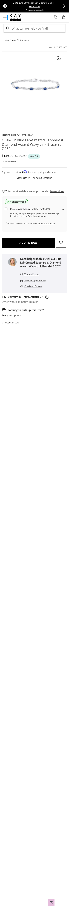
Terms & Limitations (46, 223)
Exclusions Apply (9, 161)
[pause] (5, 6)
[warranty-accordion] (63, 210)
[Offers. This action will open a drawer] (55, 17)
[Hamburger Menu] (5, 17)
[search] (8, 28)
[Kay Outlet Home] (15, 17)
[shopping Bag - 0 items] (65, 18)
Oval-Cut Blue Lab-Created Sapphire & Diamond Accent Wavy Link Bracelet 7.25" (33, 144)
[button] (64, 6)
